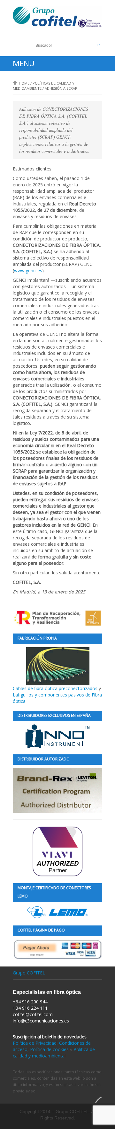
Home (24, 83)
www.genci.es (28, 270)
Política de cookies (49, 1049)
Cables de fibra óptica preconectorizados (56, 688)
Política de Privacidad (35, 1043)
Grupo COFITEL (29, 973)
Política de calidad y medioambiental (54, 1052)
